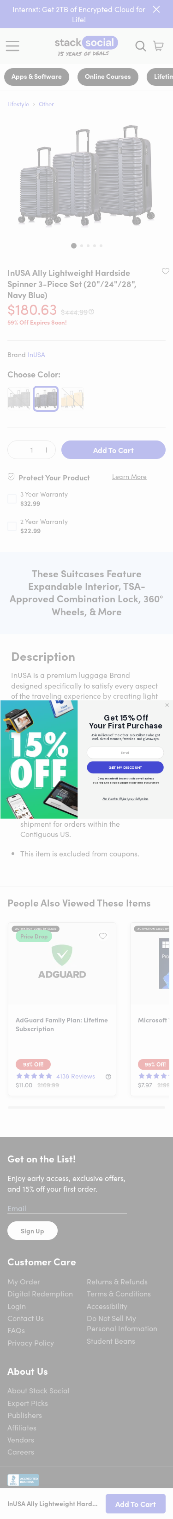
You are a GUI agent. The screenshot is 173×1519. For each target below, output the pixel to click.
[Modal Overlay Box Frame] (86, 759)
